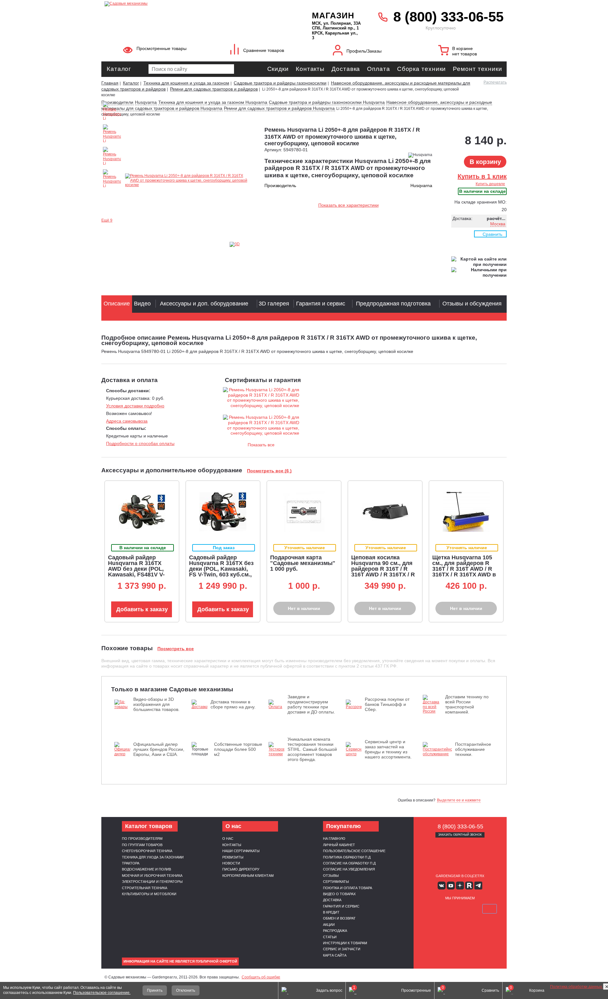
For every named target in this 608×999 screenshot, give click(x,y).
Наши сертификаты (241, 851)
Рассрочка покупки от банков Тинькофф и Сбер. (387, 704)
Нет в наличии (304, 608)
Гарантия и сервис (341, 906)
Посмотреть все (175, 648)
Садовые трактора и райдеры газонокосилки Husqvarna (327, 102)
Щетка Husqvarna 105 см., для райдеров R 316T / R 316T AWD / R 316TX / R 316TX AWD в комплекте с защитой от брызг (464, 571)
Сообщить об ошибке (261, 977)
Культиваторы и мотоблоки (149, 894)
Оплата (378, 69)
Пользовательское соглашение (354, 851)
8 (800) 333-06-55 (448, 16)
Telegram (478, 885)
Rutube (469, 885)
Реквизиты (233, 857)
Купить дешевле (490, 184)
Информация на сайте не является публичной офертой (180, 961)
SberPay (489, 909)
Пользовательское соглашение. (101, 992)
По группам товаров (142, 845)
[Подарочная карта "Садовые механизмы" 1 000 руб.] (304, 511)
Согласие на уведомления (349, 869)
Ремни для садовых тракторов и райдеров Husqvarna (279, 108)
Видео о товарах (339, 894)
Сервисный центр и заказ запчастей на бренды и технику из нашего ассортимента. (388, 749)
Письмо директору (240, 869)
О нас (227, 838)
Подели (467, 908)
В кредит (331, 912)
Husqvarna (146, 102)
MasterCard (445, 908)
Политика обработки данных (576, 986)
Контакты (310, 69)
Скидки (278, 69)
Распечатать (495, 82)
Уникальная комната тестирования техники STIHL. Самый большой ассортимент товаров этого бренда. (312, 749)
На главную (334, 838)
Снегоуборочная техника (147, 851)
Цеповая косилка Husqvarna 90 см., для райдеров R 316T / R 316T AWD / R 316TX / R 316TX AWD (383, 568)
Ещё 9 (106, 220)
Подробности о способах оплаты (140, 443)
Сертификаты (336, 881)
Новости (231, 863)
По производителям (142, 838)
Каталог (119, 69)
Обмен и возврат (339, 918)
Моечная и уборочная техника (152, 875)
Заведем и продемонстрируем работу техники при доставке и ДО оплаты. (311, 704)
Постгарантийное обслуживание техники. (473, 749)
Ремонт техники (477, 69)
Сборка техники (421, 69)
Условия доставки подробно (135, 405)
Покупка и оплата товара (347, 888)
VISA (430, 908)
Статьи (330, 937)
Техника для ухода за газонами (153, 857)
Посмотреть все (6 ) (269, 470)
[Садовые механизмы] (194, 3)
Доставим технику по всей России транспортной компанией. (467, 704)
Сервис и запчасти (341, 949)
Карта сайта (334, 955)
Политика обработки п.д (346, 857)
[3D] (242, 244)
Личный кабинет (339, 845)
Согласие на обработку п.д (349, 863)
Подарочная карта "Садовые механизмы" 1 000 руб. (302, 563)
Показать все (261, 444)
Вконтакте (442, 885)
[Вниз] (579, 44)
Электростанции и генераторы (152, 881)
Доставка (346, 69)
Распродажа (335, 931)
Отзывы (331, 875)
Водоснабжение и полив (146, 869)
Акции (329, 925)
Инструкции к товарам (345, 943)
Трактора (130, 863)
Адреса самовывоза (127, 421)
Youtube (451, 885)
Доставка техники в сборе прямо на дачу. (233, 704)
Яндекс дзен (460, 885)
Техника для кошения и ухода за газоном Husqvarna (212, 102)
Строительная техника (144, 888)
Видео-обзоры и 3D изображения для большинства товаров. (156, 704)
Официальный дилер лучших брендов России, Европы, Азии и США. (158, 749)
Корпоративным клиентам (248, 875)
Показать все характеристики (348, 205)
